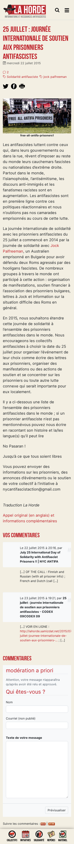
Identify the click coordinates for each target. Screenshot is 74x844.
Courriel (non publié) (20, 718)
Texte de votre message (24, 738)
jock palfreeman (55, 77)
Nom (9, 702)
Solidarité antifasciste (22, 77)
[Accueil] (24, 9)
